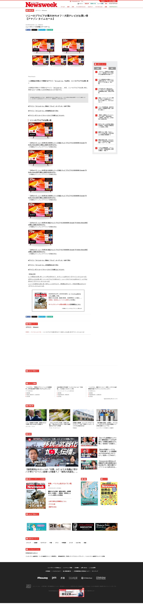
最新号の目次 (52, 507)
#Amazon (44, 10)
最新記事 (87, 3)
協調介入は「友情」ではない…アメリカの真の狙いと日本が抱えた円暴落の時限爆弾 (106, 133)
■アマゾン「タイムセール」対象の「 (39, 106)
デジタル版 (52, 504)
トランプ (28, 542)
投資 (85, 542)
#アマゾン (38, 10)
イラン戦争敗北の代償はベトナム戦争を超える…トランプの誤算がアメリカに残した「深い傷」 (106, 81)
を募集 (103, 556)
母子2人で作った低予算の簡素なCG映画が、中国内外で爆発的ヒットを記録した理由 (106, 125)
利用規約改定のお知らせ (32, 553)
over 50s (78, 542)
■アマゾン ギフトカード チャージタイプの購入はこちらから (46, 115)
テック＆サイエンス (80, 6)
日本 (73, 6)
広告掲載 (77, 567)
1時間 (97, 68)
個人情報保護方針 (67, 571)
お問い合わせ (84, 567)
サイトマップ (95, 571)
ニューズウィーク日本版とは (54, 567)
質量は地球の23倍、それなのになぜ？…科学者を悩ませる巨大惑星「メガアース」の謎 (106, 141)
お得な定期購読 (112, 1)
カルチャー (90, 6)
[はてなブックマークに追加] (42, 30)
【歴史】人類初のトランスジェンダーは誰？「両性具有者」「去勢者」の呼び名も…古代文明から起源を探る (106, 117)
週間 (112, 68)
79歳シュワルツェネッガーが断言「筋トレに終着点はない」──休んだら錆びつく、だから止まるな (106, 100)
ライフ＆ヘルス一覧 (36, 332)
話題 (106, 6)
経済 (68, 6)
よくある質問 (92, 567)
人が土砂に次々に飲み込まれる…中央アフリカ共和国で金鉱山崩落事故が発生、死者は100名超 (106, 90)
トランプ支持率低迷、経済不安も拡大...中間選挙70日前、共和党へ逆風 (106, 108)
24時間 (104, 68)
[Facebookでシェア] (28, 30)
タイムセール (59, 81)
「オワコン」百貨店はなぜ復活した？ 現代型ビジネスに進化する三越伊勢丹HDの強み (106, 73)
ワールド (63, 6)
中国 (51, 542)
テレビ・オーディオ (56, 106)
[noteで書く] (49, 30)
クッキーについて (57, 571)
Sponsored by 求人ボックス (110, 398)
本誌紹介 (103, 1)
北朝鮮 (35, 542)
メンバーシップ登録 (67, 567)
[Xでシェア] (34, 30)
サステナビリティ (113, 6)
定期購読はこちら (75, 304)
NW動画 (64, 542)
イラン (57, 542)
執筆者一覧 (93, 3)
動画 (106, 3)
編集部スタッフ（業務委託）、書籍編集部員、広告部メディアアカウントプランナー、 (64, 556)
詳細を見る (31, 149)
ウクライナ (43, 542)
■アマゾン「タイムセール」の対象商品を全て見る (43, 110)
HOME (27, 332)
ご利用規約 (47, 571)
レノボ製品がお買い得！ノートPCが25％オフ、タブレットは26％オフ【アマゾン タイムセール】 (57, 276)
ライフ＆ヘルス (98, 6)
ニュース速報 (100, 3)
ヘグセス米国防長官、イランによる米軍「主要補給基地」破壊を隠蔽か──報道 (106, 149)
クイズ (71, 542)
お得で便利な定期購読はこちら (57, 501)
